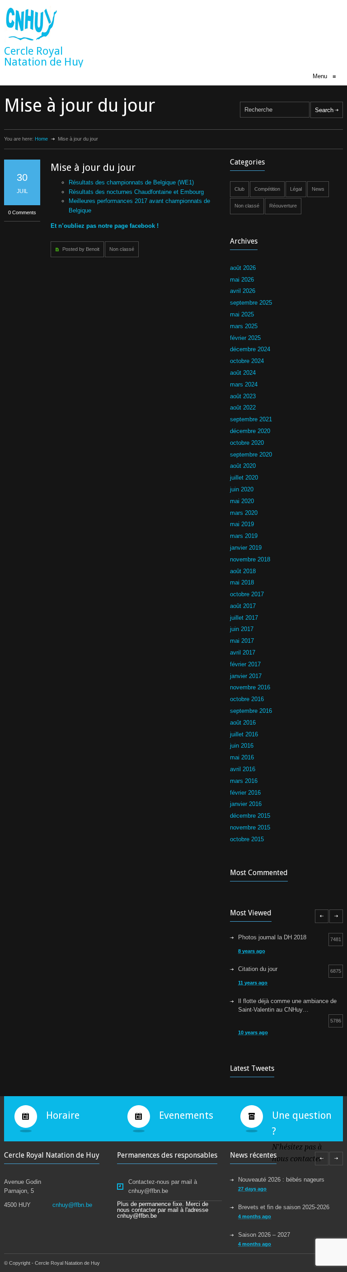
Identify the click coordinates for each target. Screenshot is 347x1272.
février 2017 (245, 664)
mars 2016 (244, 780)
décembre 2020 (250, 431)
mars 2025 (244, 326)
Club (239, 189)
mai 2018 (242, 582)
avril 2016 (242, 769)
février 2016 (245, 792)
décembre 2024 (250, 349)
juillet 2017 (244, 617)
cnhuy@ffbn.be (72, 1204)
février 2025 (245, 337)
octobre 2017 (247, 594)
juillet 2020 (244, 477)
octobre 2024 (247, 361)
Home (41, 138)
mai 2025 (242, 314)
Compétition (267, 189)
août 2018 (243, 571)
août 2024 (243, 372)
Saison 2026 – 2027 (264, 1234)
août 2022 (243, 407)
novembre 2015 (250, 827)
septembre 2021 (251, 419)
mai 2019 (242, 524)
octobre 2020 (247, 442)
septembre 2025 (251, 302)
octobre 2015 (247, 839)
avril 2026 (242, 290)
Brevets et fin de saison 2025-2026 (283, 1207)
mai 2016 (242, 757)
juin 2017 (241, 629)
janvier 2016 (246, 804)
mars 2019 (244, 535)
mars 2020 (244, 512)
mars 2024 (244, 384)
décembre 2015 (250, 815)
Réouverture (283, 205)
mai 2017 (242, 640)
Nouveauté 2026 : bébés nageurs (281, 1179)
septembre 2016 (251, 710)
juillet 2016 (244, 734)
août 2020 (243, 465)
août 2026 (243, 267)
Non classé (121, 249)
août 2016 (243, 722)
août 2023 (243, 396)
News (318, 189)
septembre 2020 (251, 454)
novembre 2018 (250, 559)
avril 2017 (242, 652)
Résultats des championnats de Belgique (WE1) (131, 182)
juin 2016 (241, 745)
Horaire (63, 1115)
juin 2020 (241, 489)
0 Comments (22, 212)
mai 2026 (242, 279)
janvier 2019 (246, 547)
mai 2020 (242, 501)
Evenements (186, 1115)
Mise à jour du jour (93, 167)
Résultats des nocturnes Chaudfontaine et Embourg (136, 191)
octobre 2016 (247, 699)
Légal (296, 189)
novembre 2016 (250, 687)
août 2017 (243, 606)
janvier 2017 (246, 676)
